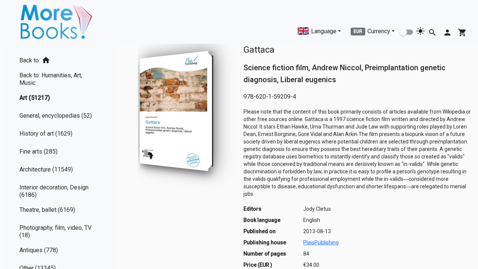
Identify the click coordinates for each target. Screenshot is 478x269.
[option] (59, 59)
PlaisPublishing (321, 242)
